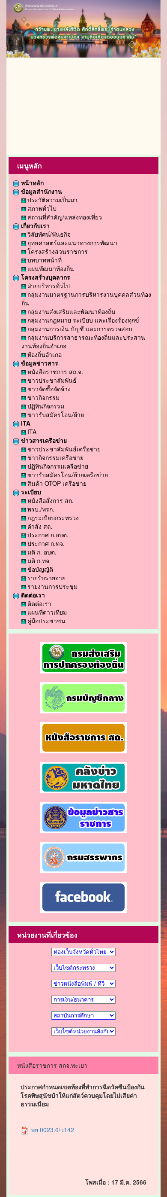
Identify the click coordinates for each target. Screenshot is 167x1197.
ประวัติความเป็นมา (52, 199)
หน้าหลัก (31, 182)
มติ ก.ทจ (37, 560)
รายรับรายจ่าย (46, 577)
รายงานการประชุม (52, 586)
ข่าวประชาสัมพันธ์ (51, 380)
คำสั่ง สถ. (39, 526)
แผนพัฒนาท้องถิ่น (50, 268)
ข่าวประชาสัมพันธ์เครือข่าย (63, 449)
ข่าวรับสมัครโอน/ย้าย (55, 414)
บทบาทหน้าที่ (44, 260)
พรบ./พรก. (40, 509)
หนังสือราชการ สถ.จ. (54, 371)
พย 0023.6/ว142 (51, 1129)
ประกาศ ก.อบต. (47, 534)
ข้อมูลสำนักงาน (40, 191)
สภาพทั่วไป (41, 208)
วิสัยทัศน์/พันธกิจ (48, 234)
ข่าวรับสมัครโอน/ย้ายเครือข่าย (67, 474)
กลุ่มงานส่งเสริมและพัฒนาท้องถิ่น (71, 311)
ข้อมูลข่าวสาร (38, 363)
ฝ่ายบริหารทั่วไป (48, 285)
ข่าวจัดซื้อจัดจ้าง (48, 388)
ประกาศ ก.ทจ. (45, 543)
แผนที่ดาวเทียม (46, 612)
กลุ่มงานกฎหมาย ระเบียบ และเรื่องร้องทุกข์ (82, 320)
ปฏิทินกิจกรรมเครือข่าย (57, 466)
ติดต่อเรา (32, 595)
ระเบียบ (30, 491)
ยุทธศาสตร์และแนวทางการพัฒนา (71, 242)
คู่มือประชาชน (46, 620)
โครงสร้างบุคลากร (44, 277)
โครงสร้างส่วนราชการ (57, 251)
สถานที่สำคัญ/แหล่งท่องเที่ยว (64, 217)
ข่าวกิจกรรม (43, 397)
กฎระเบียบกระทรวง (52, 517)
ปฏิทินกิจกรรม (45, 406)
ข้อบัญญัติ (39, 569)
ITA (24, 423)
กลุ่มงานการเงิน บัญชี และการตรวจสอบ (79, 328)
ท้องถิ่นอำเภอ (44, 354)
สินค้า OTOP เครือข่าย (56, 483)
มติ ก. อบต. (41, 552)
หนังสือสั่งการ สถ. (50, 500)
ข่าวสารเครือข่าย (43, 440)
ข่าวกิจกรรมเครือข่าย (55, 457)
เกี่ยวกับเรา (34, 225)
